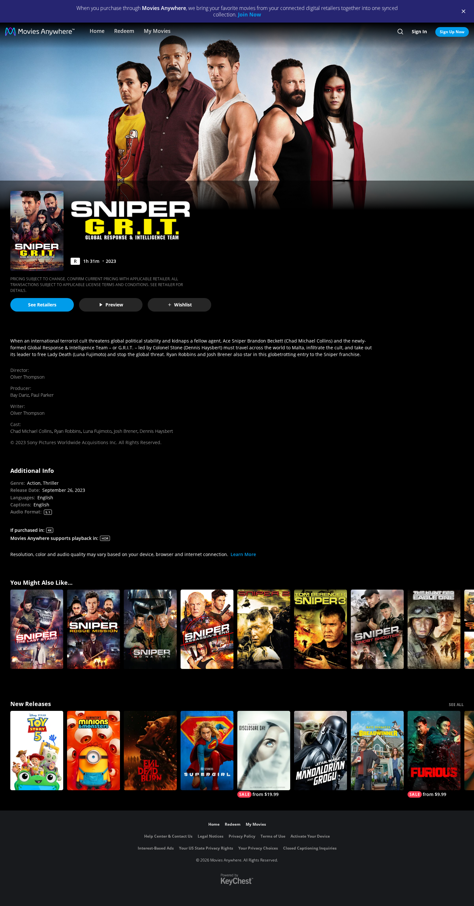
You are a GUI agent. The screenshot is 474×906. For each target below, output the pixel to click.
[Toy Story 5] (36, 750)
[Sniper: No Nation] (150, 629)
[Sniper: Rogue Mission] (93, 629)
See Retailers (42, 305)
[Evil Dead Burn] (150, 750)
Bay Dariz (19, 395)
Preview (114, 305)
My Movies (157, 31)
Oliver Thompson (27, 377)
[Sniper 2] (263, 629)
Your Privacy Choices (258, 848)
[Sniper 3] (320, 629)
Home (97, 31)
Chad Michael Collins (31, 431)
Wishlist (183, 305)
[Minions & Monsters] (93, 750)
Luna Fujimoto (97, 431)
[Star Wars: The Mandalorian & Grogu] (320, 750)
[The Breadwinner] (377, 750)
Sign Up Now (452, 32)
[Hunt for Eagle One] (434, 629)
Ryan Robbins (67, 431)
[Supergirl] (207, 750)
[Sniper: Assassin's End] (207, 629)
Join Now (249, 14)
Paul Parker (42, 395)
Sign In (419, 31)
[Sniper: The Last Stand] (36, 629)
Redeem (124, 31)
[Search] (400, 31)
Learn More (243, 554)
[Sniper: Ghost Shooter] (377, 629)
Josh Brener (125, 431)
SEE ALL (456, 704)
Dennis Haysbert (156, 431)
